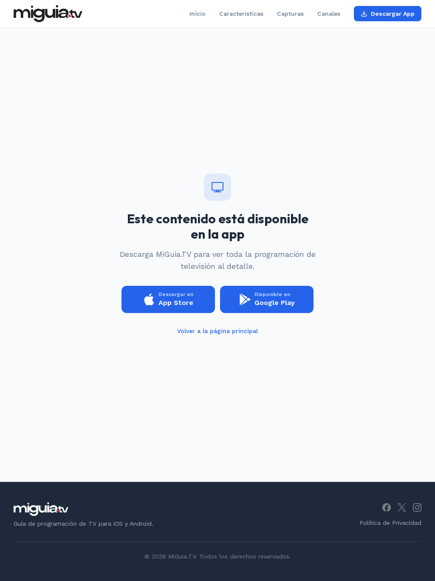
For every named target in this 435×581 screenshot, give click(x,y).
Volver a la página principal (217, 331)
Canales (328, 13)
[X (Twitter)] (402, 507)
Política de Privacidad (390, 522)
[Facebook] (386, 507)
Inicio (197, 13)
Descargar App (393, 13)
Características (241, 13)
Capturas (290, 13)
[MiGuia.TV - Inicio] (48, 13)
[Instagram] (417, 507)
